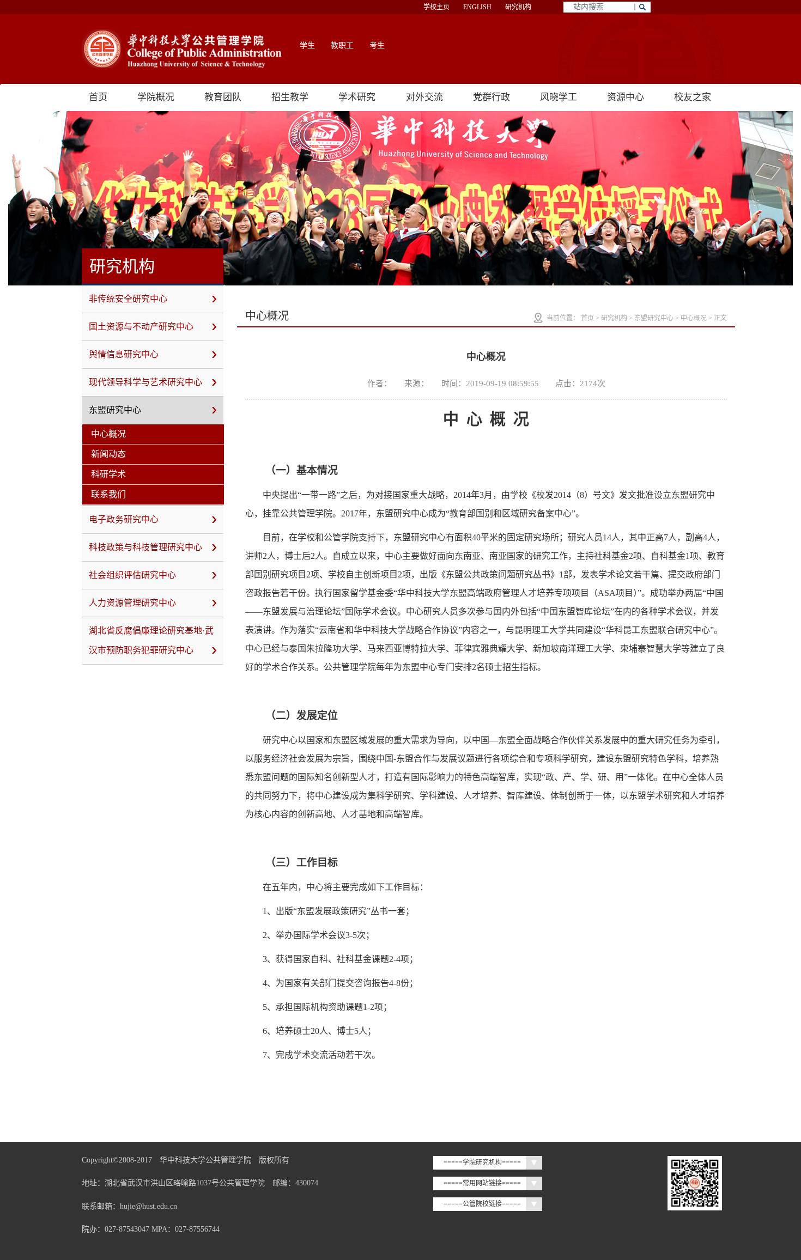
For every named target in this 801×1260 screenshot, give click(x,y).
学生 (307, 45)
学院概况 (155, 97)
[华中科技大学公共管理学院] (182, 48)
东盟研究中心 (115, 410)
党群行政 (491, 97)
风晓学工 (558, 97)
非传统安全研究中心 (128, 298)
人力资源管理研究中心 (132, 602)
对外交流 (424, 97)
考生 (377, 45)
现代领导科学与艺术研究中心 (145, 382)
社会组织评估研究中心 (132, 575)
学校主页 (436, 7)
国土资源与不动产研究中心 (141, 326)
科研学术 (108, 474)
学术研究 (356, 97)
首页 (98, 97)
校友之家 (692, 97)
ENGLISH (477, 7)
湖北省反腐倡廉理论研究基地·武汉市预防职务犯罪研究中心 (151, 640)
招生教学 (289, 97)
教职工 (342, 45)
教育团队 (222, 97)
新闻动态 (108, 454)
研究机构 (518, 7)
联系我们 (108, 494)
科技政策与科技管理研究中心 (145, 547)
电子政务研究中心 (124, 519)
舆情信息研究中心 (124, 354)
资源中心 (625, 97)
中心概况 (108, 434)
